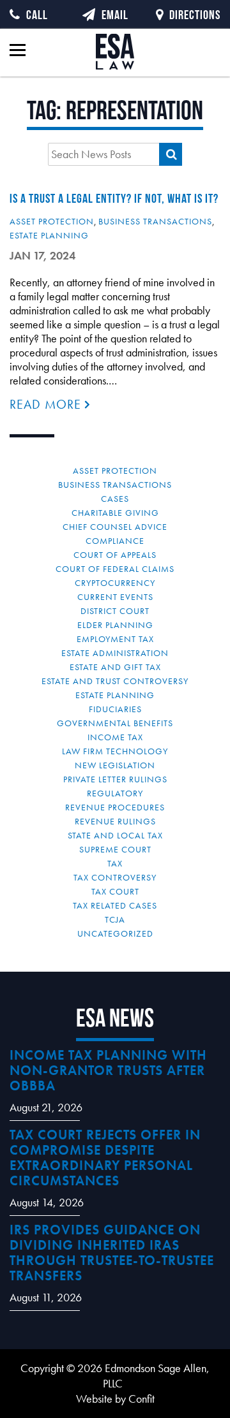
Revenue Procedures (115, 807)
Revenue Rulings (115, 821)
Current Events (115, 597)
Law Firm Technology (115, 751)
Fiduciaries (115, 709)
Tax (115, 863)
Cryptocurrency (115, 582)
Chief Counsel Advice (115, 526)
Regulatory (115, 793)
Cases (115, 498)
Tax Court (115, 891)
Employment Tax (115, 639)
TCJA (115, 919)
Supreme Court (115, 849)
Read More (47, 404)
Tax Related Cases (115, 905)
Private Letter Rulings (115, 779)
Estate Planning (49, 235)
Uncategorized (115, 933)
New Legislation (115, 765)
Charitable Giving (115, 512)
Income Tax (115, 737)
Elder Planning (115, 625)
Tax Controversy (115, 877)
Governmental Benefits (115, 723)
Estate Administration (115, 653)
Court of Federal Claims (115, 568)
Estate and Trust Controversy (115, 681)
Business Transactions (155, 221)
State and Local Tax (115, 835)
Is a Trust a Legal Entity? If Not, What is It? (114, 198)
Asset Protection (52, 221)
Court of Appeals (115, 554)
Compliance (115, 540)
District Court (115, 611)
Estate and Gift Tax (115, 667)
